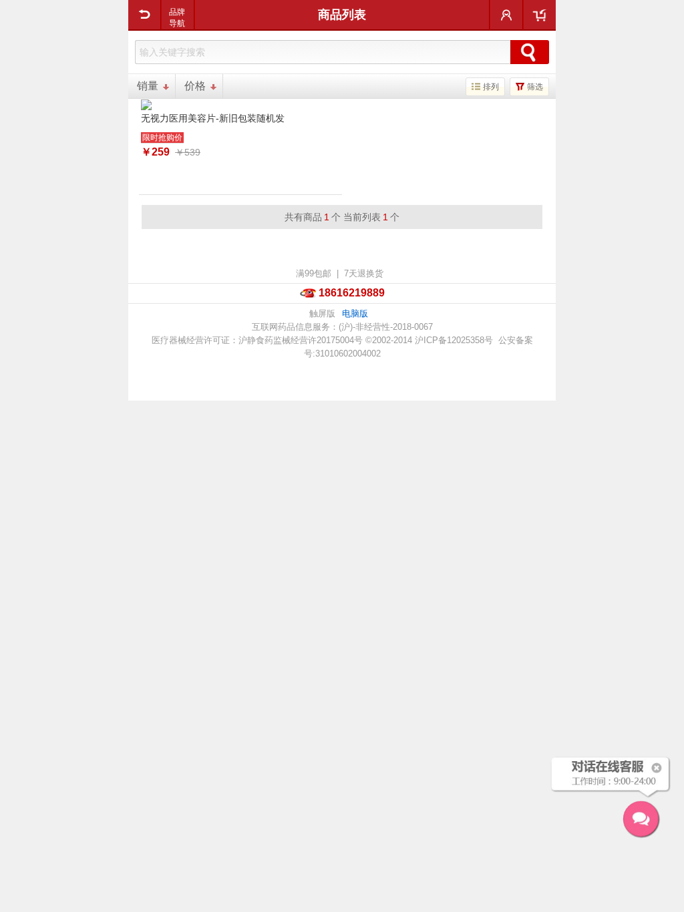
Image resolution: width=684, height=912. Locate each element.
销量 (147, 85)
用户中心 (506, 14)
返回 (144, 14)
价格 (195, 85)
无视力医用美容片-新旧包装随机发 (213, 118)
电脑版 (355, 313)
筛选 (535, 86)
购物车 (539, 14)
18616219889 (352, 292)
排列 (491, 86)
